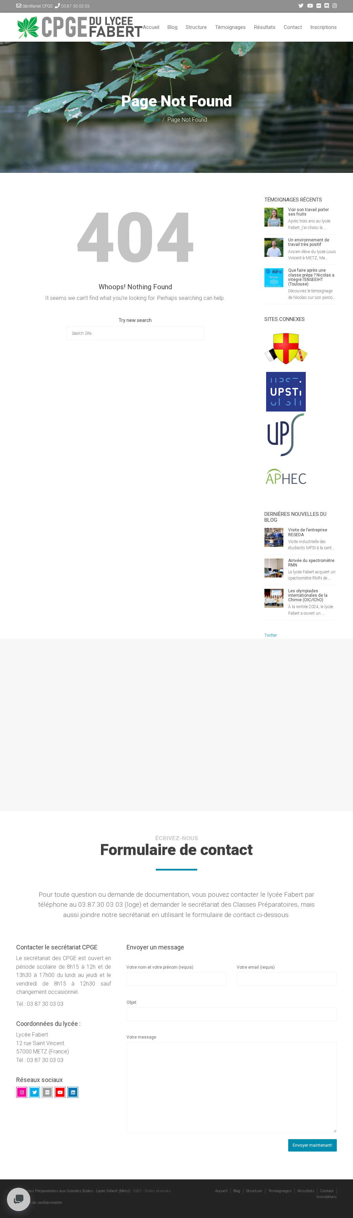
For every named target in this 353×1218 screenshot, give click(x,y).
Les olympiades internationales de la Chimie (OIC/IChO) (307, 595)
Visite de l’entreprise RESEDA (307, 532)
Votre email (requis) (256, 967)
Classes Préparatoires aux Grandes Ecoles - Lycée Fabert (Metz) (75, 1191)
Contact (293, 27)
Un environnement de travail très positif (308, 242)
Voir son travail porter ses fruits (308, 212)
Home (153, 119)
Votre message (141, 1037)
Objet (132, 1002)
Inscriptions (323, 27)
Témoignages (230, 27)
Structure (196, 27)
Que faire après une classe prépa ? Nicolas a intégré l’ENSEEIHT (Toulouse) (311, 277)
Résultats (264, 27)
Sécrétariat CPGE (37, 6)
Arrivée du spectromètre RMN (311, 563)
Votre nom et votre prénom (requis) (160, 967)
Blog (173, 27)
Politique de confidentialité (39, 1202)
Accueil (151, 27)
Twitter (270, 635)
